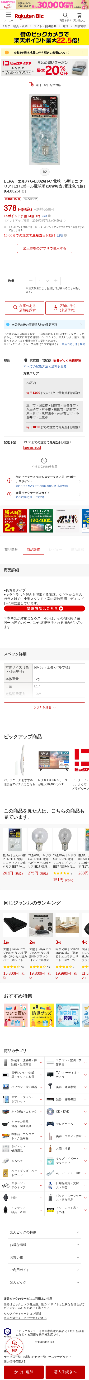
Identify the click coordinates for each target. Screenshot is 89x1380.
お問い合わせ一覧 (34, 1356)
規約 (82, 344)
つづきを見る (42, 707)
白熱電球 (80, 26)
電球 (65, 26)
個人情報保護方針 (15, 1361)
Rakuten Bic (29, 17)
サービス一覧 (12, 1356)
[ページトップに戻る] (82, 1364)
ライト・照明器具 (45, 26)
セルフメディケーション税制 (22, 1313)
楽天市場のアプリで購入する (44, 248)
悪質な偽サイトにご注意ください (25, 1318)
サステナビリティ (59, 1356)
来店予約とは (69, 344)
